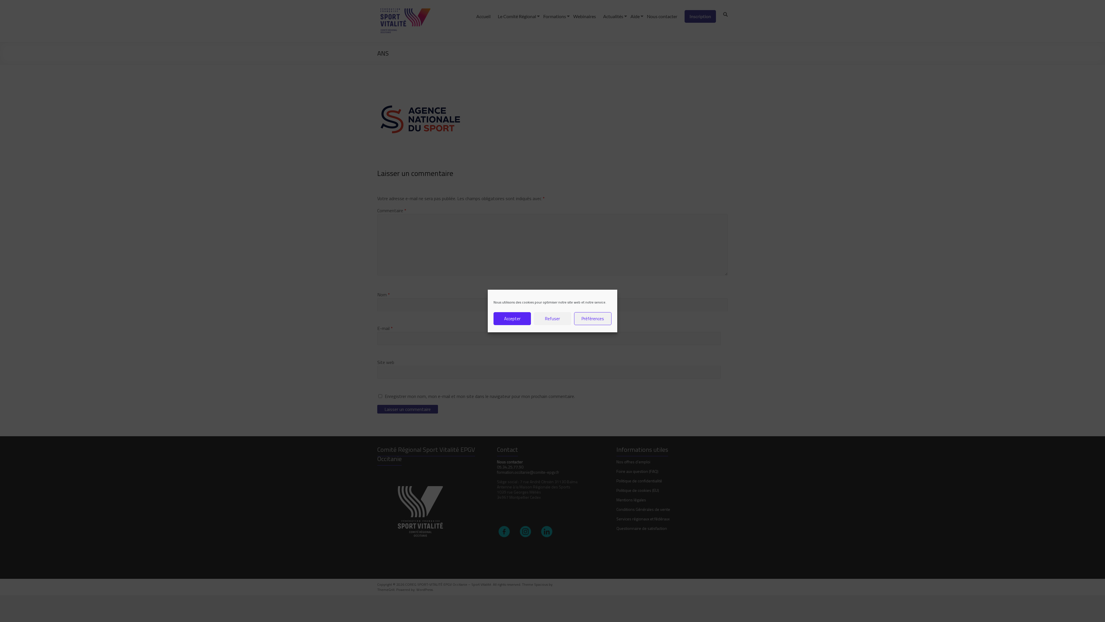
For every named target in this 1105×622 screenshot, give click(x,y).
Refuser (552, 318)
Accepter (512, 318)
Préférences (593, 318)
